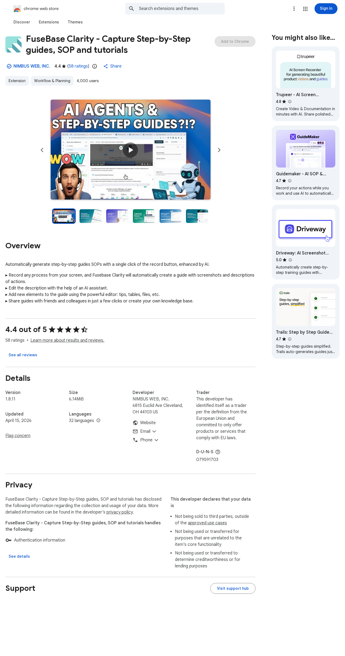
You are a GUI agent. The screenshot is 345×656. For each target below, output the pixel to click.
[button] (305, 9)
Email (145, 431)
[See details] (19, 556)
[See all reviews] (22, 354)
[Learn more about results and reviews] (217, 452)
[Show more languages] (98, 420)
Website (148, 422)
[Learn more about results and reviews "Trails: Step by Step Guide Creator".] (289, 339)
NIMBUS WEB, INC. (31, 66)
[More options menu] (294, 8)
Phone (146, 440)
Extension (17, 80)
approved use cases (207, 523)
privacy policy (119, 512)
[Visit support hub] (233, 588)
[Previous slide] (42, 150)
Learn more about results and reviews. (67, 340)
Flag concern (17, 435)
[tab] (21, 22)
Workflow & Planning (52, 80)
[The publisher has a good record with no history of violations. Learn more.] (9, 66)
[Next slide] (219, 150)
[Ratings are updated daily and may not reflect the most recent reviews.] (94, 66)
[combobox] (182, 8)
